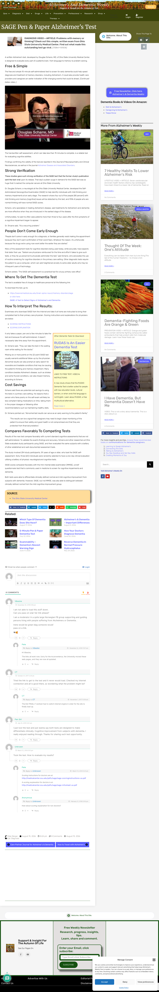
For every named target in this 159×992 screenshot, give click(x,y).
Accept (104, 982)
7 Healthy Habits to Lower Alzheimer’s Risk (126, 173)
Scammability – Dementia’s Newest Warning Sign (30, 545)
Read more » (59, 406)
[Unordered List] (35, 583)
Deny (125, 982)
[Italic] (21, 583)
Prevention (58, 14)
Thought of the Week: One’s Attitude (123, 248)
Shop (100, 14)
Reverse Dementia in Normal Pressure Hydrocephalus (75, 545)
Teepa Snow (111, 113)
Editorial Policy (89, 978)
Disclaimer (86, 983)
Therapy (53, 18)
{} (49, 583)
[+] (52, 583)
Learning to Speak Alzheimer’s (118, 446)
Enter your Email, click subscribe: (74, 949)
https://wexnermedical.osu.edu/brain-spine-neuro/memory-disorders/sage (41, 293)
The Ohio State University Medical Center (30, 498)
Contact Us (7, 983)
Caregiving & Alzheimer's (116, 110)
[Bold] (18, 583)
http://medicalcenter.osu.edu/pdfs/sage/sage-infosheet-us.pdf (49, 785)
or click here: (15, 297)
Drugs (37, 14)
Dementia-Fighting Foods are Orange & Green (126, 323)
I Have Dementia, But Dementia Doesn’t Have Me (124, 402)
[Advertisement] (47, 875)
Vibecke (36, 648)
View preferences (146, 982)
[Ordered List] (31, 583)
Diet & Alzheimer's (113, 107)
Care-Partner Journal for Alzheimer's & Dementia (31, 844)
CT (34, 699)
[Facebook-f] (103, 476)
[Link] (45, 583)
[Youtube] (107, 476)
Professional (73, 14)
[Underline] (24, 583)
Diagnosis (16, 14)
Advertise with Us (37, 978)
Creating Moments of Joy (116, 455)
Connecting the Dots (114, 449)
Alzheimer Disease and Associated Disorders (56, 165)
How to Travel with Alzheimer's (71, 844)
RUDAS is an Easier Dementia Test (69, 345)
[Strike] (28, 583)
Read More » (109, 191)
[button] (154, 960)
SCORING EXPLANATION (20, 327)
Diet (28, 14)
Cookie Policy (124, 988)
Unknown (37, 771)
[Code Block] (42, 583)
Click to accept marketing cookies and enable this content (47, 117)
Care (5, 14)
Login (87, 567)
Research (88, 14)
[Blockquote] (38, 583)
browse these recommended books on (126, 441)
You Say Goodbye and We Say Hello (120, 453)
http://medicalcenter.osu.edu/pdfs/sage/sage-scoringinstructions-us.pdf (54, 778)
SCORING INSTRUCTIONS (20, 324)
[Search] (150, 464)
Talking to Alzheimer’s (114, 451)
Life (47, 14)
